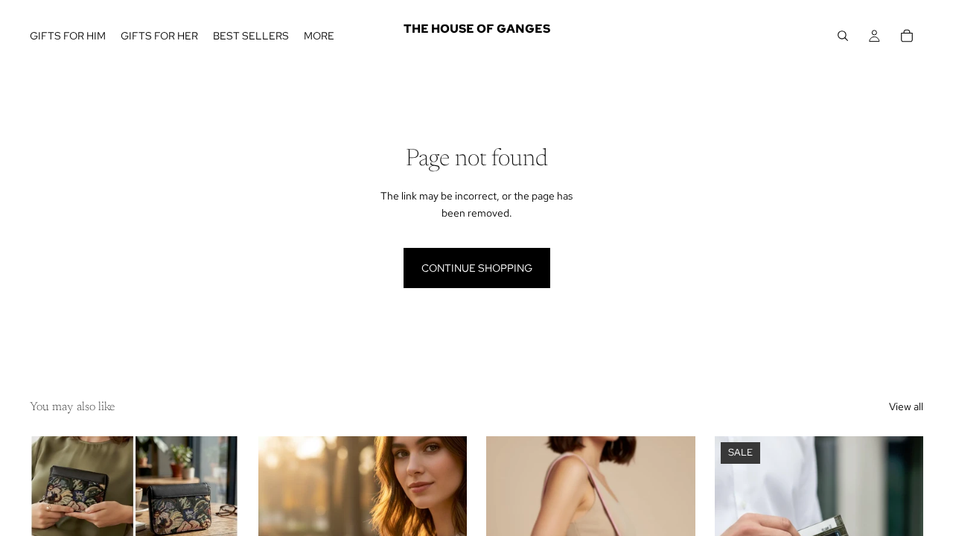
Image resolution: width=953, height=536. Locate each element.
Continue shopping (476, 268)
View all (906, 406)
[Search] (842, 35)
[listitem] (319, 36)
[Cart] (906, 35)
